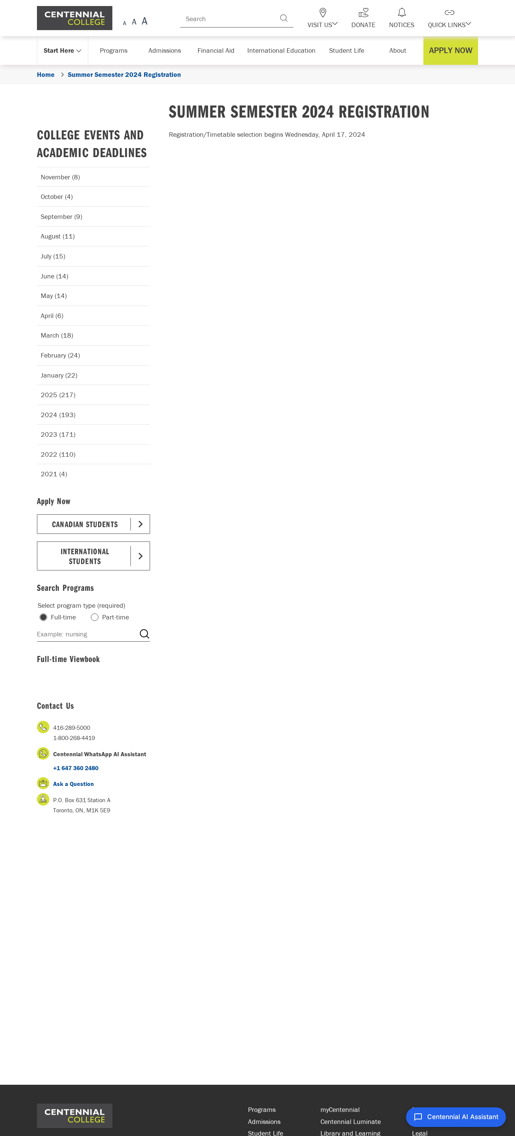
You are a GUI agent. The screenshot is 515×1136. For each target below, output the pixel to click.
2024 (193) (58, 414)
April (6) (52, 315)
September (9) (61, 216)
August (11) (58, 236)
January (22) (59, 375)
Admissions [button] (167, 50)
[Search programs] (144, 634)
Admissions (264, 1121)
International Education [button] (284, 50)
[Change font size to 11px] (143, 22)
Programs (262, 1109)
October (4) (57, 196)
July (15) (53, 256)
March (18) (57, 335)
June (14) (54, 276)
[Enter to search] (299, 18)
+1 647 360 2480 (75, 768)
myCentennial (340, 1109)
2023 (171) (58, 434)
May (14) (54, 295)
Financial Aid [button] (219, 50)
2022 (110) (58, 454)
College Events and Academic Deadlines (92, 143)
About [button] (399, 50)
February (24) (60, 355)
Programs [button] (115, 50)
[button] (336, 18)
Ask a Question (73, 783)
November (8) (60, 177)
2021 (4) (54, 473)
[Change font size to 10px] (134, 22)
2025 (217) (58, 394)
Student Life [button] (347, 50)
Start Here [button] (59, 50)
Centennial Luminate (350, 1121)
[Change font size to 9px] (124, 22)
